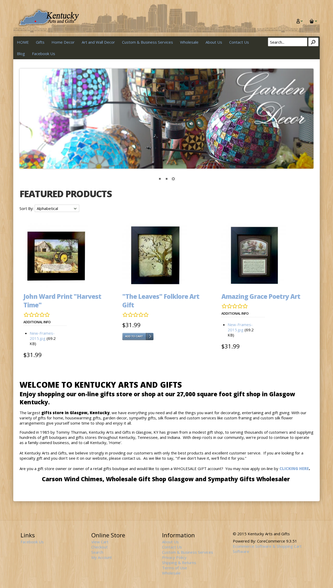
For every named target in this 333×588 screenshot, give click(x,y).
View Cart (99, 541)
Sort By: (27, 208)
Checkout (99, 547)
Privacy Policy (174, 557)
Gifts (40, 42)
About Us (214, 42)
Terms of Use (174, 567)
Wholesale (189, 42)
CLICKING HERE (294, 468)
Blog (21, 53)
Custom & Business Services (147, 42)
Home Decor (63, 42)
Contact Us (239, 42)
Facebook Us (43, 53)
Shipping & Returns (179, 562)
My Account (101, 557)
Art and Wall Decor (98, 42)
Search (97, 552)
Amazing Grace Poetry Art (260, 296)
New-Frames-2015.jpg (42, 336)
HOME (23, 42)
